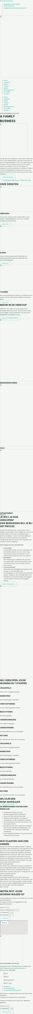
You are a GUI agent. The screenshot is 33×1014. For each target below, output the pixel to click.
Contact (6, 94)
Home (6, 80)
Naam (2, 907)
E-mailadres (4, 912)
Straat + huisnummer (7, 910)
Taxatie (6, 86)
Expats (6, 88)
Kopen (6, 84)
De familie (7, 92)
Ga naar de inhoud (6, 1)
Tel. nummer (4, 915)
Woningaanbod (9, 90)
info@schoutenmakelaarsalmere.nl (14, 968)
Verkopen (7, 82)
